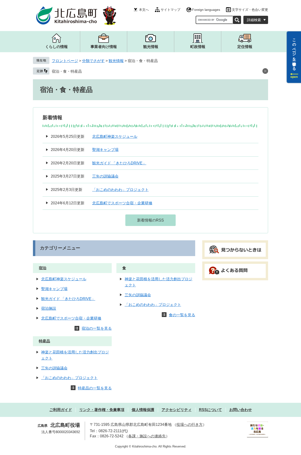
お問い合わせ (240, 410)
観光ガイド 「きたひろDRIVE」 (119, 163)
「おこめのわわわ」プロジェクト (120, 190)
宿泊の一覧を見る (97, 328)
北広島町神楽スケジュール (114, 136)
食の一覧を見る (182, 315)
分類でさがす (93, 61)
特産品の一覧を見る (95, 388)
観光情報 (116, 61)
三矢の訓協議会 (105, 176)
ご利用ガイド (60, 410)
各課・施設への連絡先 (147, 436)
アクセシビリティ (177, 410)
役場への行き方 (189, 425)
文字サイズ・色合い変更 (250, 10)
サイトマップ (170, 10)
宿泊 (42, 268)
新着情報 (52, 117)
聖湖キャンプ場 (105, 150)
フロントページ (65, 61)
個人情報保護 (143, 410)
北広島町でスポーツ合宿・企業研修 (122, 203)
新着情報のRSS (150, 220)
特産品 (44, 341)
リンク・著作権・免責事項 (101, 410)
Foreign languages (206, 10)
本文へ (144, 10)
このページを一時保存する (294, 52)
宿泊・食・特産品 (67, 71)
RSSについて (210, 410)
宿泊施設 (48, 308)
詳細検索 (254, 20)
